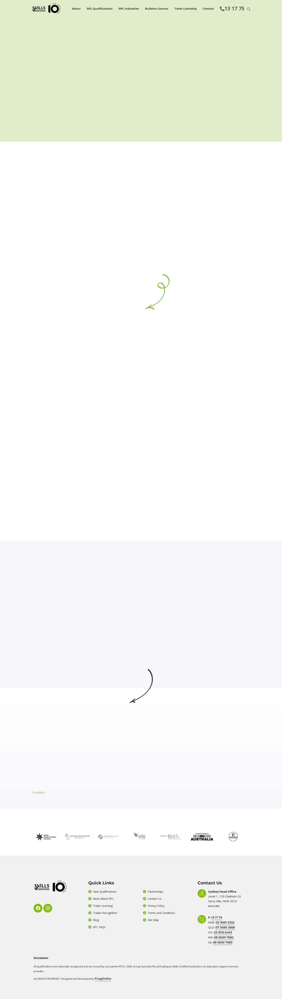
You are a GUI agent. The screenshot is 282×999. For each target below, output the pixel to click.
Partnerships (155, 891)
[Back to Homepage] (46, 8)
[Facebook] (38, 908)
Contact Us (155, 898)
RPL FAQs (99, 927)
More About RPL (103, 898)
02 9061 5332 (225, 922)
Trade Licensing (185, 8)
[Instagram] (47, 908)
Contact (208, 8)
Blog (96, 920)
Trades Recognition (105, 913)
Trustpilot (38, 792)
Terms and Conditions (161, 913)
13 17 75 (216, 917)
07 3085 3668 (225, 927)
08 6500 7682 (224, 937)
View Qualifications (104, 891)
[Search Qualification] (249, 9)
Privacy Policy (156, 906)
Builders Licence (156, 8)
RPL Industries (129, 8)
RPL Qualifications (99, 8)
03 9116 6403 (223, 932)
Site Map (153, 920)
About (76, 8)
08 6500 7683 (223, 942)
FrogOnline (103, 978)
